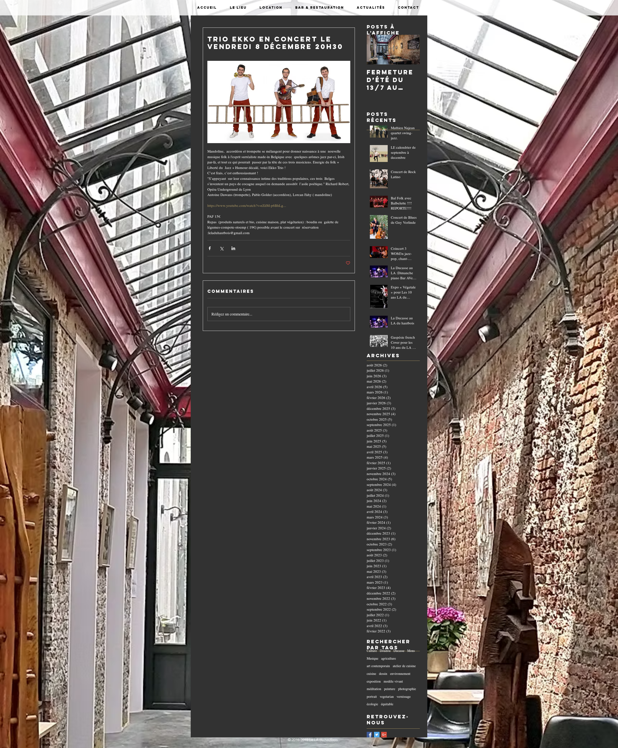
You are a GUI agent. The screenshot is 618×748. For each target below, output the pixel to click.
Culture (372, 650)
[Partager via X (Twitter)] (221, 248)
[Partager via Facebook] (209, 248)
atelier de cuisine (404, 666)
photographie (407, 688)
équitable (387, 704)
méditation (374, 688)
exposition (374, 681)
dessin (383, 673)
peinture (389, 688)
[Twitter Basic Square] (376, 734)
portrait (372, 696)
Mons (411, 650)
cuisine (371, 673)
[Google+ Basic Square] (384, 734)
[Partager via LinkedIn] (233, 248)
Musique (372, 658)
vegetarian (387, 696)
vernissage (404, 696)
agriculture (388, 658)
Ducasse (398, 650)
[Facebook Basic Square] (369, 734)
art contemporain (378, 666)
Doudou (385, 650)
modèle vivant (393, 681)
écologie (372, 704)
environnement (400, 673)
